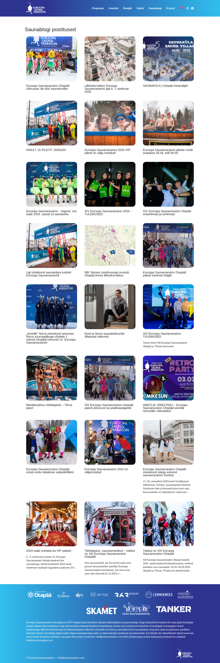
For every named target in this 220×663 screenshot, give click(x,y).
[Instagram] (187, 8)
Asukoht (113, 8)
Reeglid (127, 8)
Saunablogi (155, 8)
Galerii (140, 8)
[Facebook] (192, 8)
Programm (98, 8)
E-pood (170, 8)
